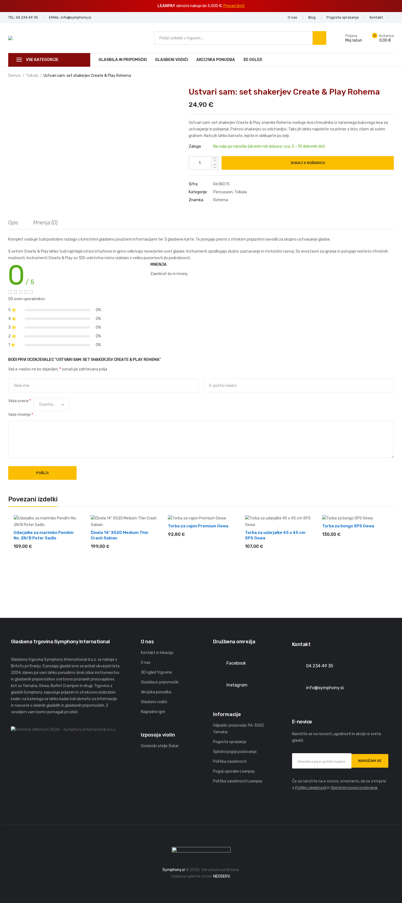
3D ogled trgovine (156, 672)
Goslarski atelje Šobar (160, 746)
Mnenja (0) (45, 222)
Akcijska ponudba (215, 59)
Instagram (236, 685)
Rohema (220, 200)
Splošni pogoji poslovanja (235, 751)
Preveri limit (234, 6)
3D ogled (252, 59)
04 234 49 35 (319, 665)
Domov (14, 75)
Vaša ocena (19, 401)
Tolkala (32, 75)
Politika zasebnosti (230, 761)
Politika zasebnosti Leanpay (238, 781)
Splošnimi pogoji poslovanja (354, 787)
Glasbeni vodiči (171, 59)
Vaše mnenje (20, 414)
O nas (145, 662)
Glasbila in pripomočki (122, 59)
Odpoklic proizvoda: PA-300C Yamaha (238, 728)
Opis (13, 222)
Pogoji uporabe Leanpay (234, 771)
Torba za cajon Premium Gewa (198, 526)
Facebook (236, 663)
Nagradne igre (153, 711)
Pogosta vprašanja (229, 742)
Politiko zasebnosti (310, 787)
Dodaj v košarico (308, 163)
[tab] (13, 223)
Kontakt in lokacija (157, 652)
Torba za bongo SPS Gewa (348, 526)
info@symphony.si (325, 687)
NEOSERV (221, 876)
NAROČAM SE (369, 761)
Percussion (223, 192)
